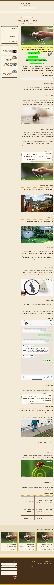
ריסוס (19, 11)
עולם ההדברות (48, 255)
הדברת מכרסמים (30, 11)
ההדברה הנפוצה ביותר (48, 410)
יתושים (41, 100)
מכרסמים (51, 102)
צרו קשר (7, 11)
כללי (44, 11)
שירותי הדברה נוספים (13, 11)
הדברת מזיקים (24, 11)
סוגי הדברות (37, 11)
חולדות (27, 189)
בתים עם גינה (42, 221)
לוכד (41, 11)
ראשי (47, 11)
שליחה (15, 576)
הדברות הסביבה (27, 3)
